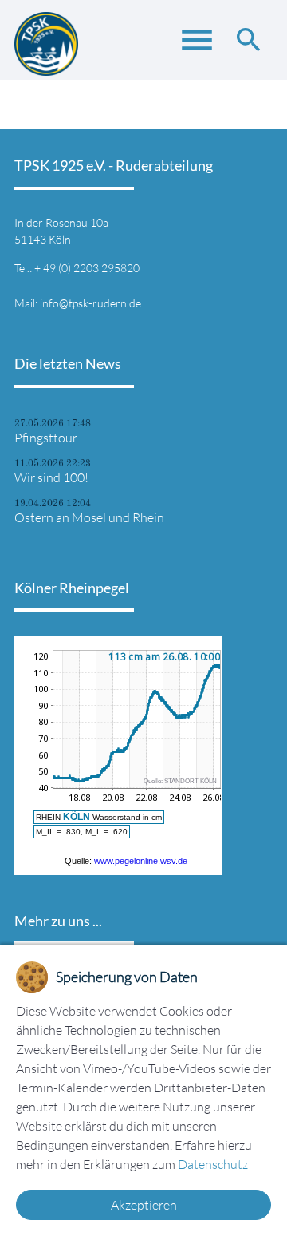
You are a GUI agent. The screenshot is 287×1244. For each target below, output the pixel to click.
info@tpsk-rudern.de (90, 303)
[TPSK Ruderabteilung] (46, 40)
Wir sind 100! (51, 477)
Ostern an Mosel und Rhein (89, 517)
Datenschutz (213, 1164)
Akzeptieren (144, 1205)
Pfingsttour (45, 437)
